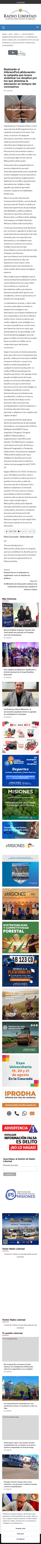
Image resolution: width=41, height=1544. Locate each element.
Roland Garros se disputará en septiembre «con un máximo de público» (17, 574)
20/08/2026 (8, 677)
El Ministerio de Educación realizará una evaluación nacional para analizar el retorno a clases (20, 585)
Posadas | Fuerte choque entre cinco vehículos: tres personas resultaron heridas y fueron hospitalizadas (20, 1484)
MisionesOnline (10, 561)
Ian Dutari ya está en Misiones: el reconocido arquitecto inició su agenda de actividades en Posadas (20, 711)
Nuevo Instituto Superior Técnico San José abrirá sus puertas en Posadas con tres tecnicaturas (19, 632)
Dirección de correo (10, 1165)
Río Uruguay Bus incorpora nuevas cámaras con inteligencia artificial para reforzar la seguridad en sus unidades (18, 1366)
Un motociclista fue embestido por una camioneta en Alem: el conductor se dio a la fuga (20, 1406)
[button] (4, 27)
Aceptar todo (20, 1528)
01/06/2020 (9, 91)
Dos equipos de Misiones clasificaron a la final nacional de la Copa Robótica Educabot (20, 672)
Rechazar (20, 1534)
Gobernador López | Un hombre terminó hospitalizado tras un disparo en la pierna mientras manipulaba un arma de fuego (19, 1445)
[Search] (37, 27)
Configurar (20, 1539)
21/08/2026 (8, 637)
